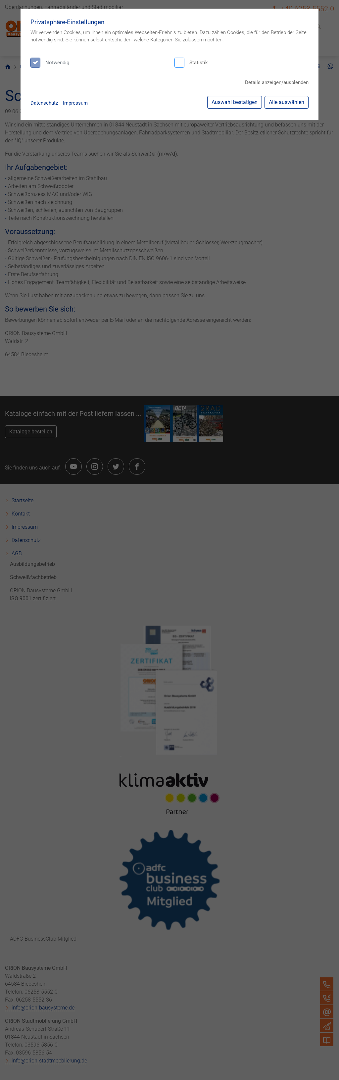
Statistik (198, 63)
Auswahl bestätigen (235, 102)
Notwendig (57, 63)
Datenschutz (44, 103)
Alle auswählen (286, 102)
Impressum (75, 103)
